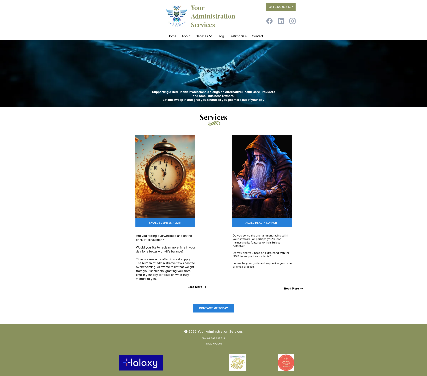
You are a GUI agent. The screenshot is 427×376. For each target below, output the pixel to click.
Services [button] (202, 36)
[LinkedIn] (281, 21)
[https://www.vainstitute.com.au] (189, 362)
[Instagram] (292, 21)
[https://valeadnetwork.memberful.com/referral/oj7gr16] (286, 362)
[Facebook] (269, 21)
